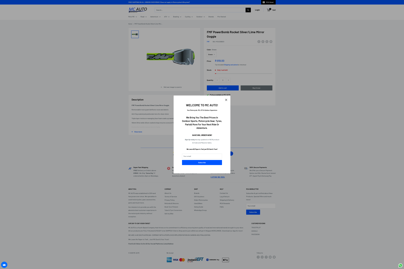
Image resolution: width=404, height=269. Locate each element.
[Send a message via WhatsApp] (400, 265)
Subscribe (202, 162)
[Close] (226, 99)
